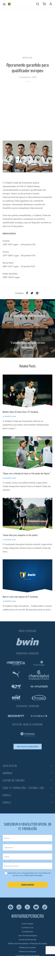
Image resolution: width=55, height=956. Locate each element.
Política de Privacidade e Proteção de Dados (27, 943)
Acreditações (27, 931)
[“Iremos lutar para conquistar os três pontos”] (27, 514)
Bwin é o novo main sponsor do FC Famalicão (20, 596)
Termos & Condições (27, 951)
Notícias (27, 57)
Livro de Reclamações (27, 935)
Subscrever (27, 884)
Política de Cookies (27, 947)
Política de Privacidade (33, 875)
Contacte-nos (28, 927)
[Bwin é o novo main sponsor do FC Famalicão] (27, 575)
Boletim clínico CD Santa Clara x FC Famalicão (20, 411)
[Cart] (44, 4)
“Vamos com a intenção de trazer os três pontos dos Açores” (26, 473)
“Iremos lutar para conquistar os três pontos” (20, 535)
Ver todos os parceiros (27, 746)
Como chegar (27, 923)
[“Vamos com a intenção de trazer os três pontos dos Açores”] (27, 452)
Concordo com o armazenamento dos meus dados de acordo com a (28, 874)
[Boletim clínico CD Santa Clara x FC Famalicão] (27, 391)
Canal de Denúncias (27, 939)
